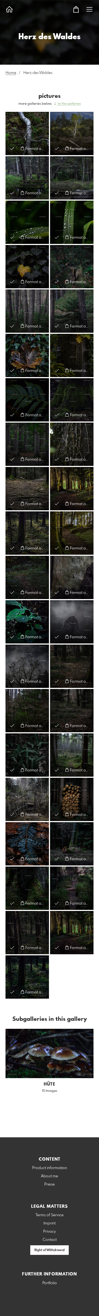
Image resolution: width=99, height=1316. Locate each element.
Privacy (49, 1232)
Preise (49, 1184)
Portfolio (49, 1283)
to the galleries (69, 104)
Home (11, 73)
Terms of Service (49, 1215)
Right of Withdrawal (49, 1250)
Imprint (49, 1223)
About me (49, 1176)
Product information (49, 1168)
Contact (50, 1240)
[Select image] (12, 148)
